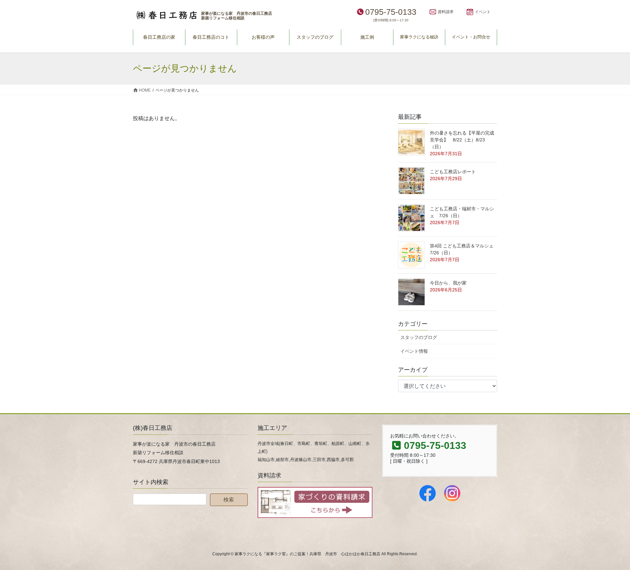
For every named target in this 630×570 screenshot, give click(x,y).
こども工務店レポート (453, 171)
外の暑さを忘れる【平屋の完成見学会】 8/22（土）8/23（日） (462, 139)
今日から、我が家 (448, 282)
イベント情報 (414, 351)
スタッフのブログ (418, 337)
